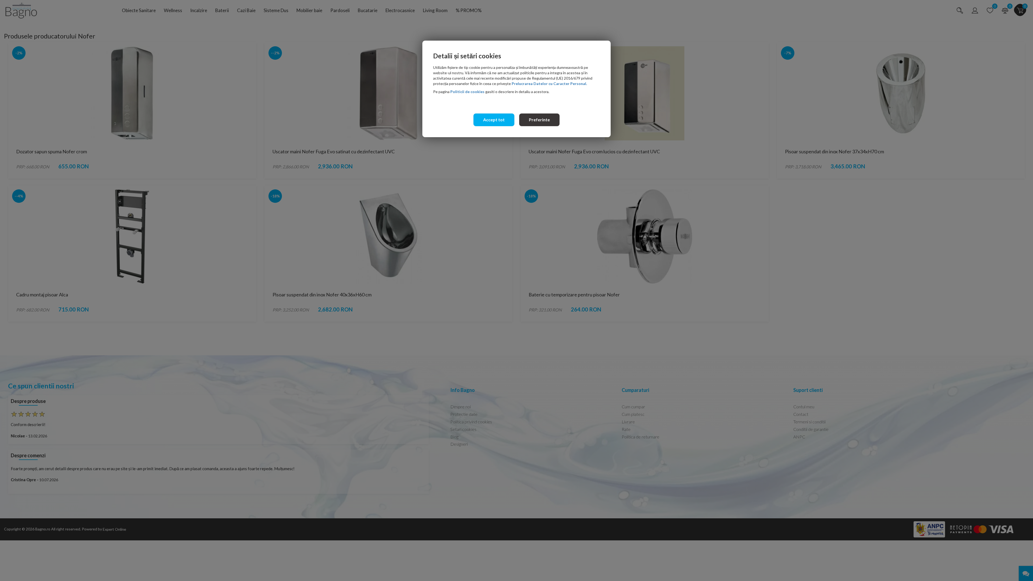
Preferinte (539, 119)
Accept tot (494, 119)
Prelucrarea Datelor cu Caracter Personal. (549, 83)
